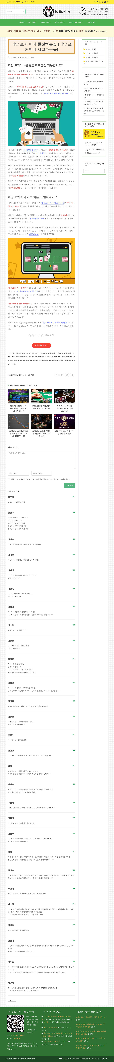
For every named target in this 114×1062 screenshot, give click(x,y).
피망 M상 (31, 356)
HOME (61, 1059)
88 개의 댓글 (29, 57)
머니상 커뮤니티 (97, 1059)
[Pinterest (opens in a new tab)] (95, 2)
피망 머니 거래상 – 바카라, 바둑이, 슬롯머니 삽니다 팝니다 (19, 408)
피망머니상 (103, 31)
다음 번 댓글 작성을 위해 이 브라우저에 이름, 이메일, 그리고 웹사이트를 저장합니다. (40, 479)
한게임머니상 (90, 57)
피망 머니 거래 (17, 353)
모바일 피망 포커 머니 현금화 (20, 356)
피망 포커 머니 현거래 (26, 360)
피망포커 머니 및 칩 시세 (27, 291)
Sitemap (105, 1059)
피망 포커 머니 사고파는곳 (56, 360)
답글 (74, 496)
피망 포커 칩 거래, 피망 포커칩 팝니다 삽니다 (41, 407)
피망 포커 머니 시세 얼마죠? (92, 95)
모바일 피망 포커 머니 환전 (53, 353)
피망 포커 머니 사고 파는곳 (52, 203)
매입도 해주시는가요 (51, 1027)
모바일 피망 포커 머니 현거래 (43, 356)
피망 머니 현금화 (39, 353)
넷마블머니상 (90, 53)
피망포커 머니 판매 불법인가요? (93, 81)
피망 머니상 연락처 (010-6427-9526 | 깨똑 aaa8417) (64, 408)
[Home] (96, 31)
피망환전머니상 (62, 11)
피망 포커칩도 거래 (36, 218)
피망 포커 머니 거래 (67, 356)
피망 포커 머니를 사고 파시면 (54, 323)
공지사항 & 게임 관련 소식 (94, 61)
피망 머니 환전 (56, 356)
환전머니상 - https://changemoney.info (24, 1059)
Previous (12, 1000)
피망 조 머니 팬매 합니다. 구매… (55, 1041)
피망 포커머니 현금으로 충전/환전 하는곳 (64, 432)
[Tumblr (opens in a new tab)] (103, 2)
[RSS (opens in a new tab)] (107, 2)
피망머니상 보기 (41, 345)
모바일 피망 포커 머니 (28, 353)
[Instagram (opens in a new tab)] (97, 2)
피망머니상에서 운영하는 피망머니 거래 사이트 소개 (41, 433)
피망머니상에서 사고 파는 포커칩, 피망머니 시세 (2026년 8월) (18, 433)
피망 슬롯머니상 (30, 150)
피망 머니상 (68, 360)
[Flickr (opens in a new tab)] (105, 2)
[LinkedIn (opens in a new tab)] (100, 2)
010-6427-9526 (16, 2)
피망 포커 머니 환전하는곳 (40, 360)
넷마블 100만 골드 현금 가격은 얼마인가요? (91, 1017)
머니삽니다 (48, 1022)
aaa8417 (31, 2)
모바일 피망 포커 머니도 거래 (55, 93)
